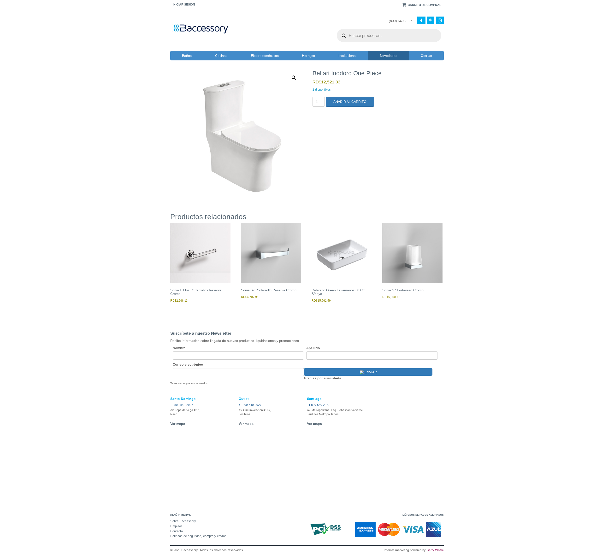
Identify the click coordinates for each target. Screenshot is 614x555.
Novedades (388, 56)
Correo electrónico (188, 364)
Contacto (176, 531)
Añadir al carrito (349, 102)
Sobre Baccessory (183, 521)
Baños (187, 56)
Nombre (179, 348)
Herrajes (308, 56)
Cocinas (221, 56)
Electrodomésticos (265, 56)
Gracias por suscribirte (322, 378)
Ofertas (426, 56)
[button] (293, 77)
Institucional (347, 56)
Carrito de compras (424, 5)
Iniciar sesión (184, 4)
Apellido (313, 348)
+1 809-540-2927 (181, 405)
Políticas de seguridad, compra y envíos (198, 536)
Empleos (176, 526)
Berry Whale (435, 550)
